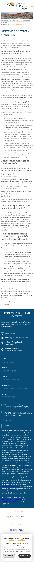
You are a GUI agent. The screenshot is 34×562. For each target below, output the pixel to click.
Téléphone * (6, 385)
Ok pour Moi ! (24, 556)
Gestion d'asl (5, 24)
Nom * (4, 359)
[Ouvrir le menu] (32, 6)
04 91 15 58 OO (10, 333)
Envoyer (8, 425)
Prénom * (5, 367)
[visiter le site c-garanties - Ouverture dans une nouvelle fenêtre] (13, 530)
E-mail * (4, 376)
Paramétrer (9, 556)
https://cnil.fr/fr (25, 467)
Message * (5, 394)
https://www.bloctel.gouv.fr (10, 486)
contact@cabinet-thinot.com (17, 338)
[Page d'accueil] (17, 6)
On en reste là (24, 536)
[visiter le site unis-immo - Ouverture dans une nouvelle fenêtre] (21, 530)
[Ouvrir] (2, 6)
